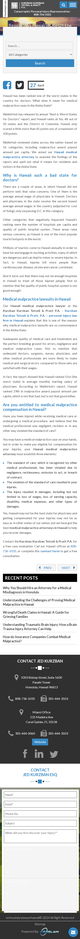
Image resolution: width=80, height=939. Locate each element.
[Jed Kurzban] (27, 5)
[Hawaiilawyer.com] (5, 8)
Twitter (55, 753)
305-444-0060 (25, 733)
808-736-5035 (42, 14)
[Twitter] (19, 85)
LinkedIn (40, 753)
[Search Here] (63, 5)
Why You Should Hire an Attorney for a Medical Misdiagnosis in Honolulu (37, 590)
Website (40, 742)
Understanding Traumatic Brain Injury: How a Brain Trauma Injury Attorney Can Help (40, 627)
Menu (72, 5)
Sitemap (40, 924)
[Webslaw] (49, 931)
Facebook (25, 753)
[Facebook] (7, 85)
